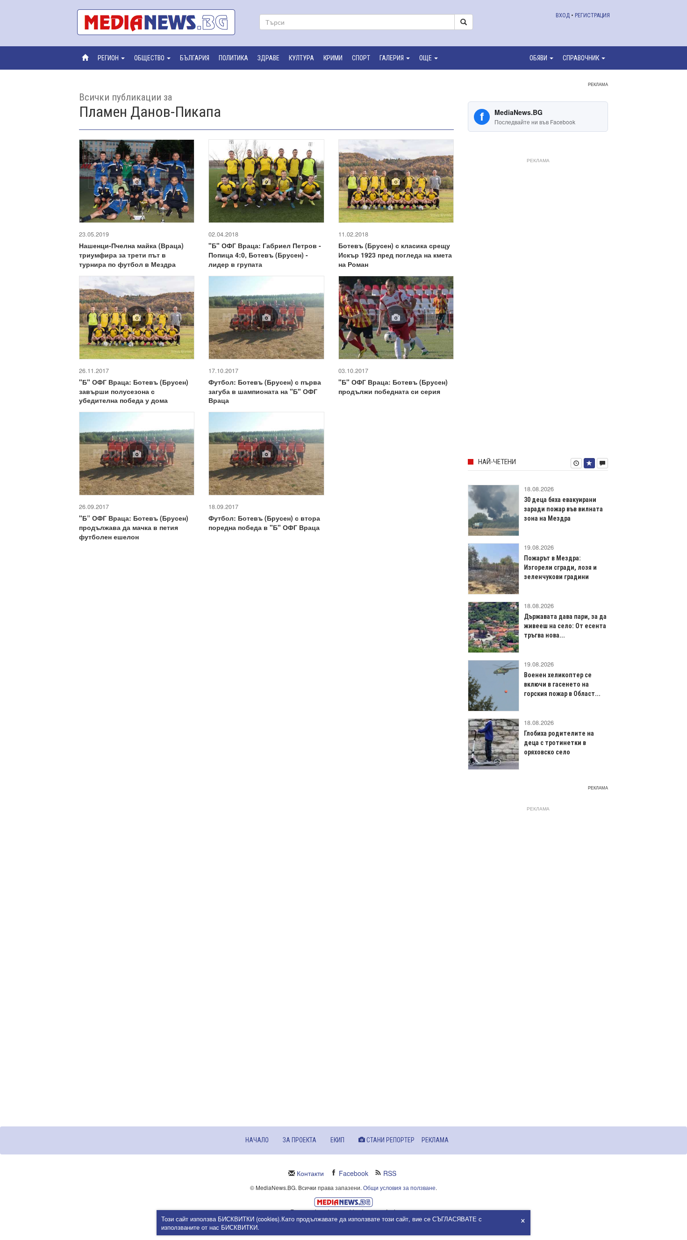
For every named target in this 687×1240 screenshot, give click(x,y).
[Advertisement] (538, 306)
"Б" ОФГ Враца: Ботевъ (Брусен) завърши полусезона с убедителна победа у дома (133, 391)
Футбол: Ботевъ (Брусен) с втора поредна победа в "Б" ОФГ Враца (264, 522)
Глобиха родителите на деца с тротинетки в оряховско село (559, 743)
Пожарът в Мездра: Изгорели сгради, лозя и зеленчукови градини (560, 567)
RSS (389, 1173)
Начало (257, 1140)
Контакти (310, 1173)
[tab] (576, 463)
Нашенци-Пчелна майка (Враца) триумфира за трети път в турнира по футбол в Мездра (131, 255)
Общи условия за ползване (399, 1187)
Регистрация (592, 15)
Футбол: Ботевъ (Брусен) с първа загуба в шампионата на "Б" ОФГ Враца (264, 391)
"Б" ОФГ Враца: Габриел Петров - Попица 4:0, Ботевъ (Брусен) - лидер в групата (264, 255)
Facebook (353, 1173)
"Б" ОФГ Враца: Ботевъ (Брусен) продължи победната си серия (393, 386)
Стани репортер (390, 1140)
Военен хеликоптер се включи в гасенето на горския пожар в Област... (562, 684)
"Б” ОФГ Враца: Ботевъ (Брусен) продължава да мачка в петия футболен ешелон (133, 527)
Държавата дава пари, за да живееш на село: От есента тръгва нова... (565, 626)
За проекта (299, 1140)
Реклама (435, 1140)
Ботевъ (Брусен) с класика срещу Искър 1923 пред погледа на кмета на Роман (395, 255)
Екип (337, 1140)
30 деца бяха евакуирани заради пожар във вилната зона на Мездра (563, 509)
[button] (111, 58)
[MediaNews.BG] (161, 22)
